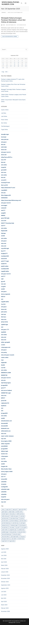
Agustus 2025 (5, 588)
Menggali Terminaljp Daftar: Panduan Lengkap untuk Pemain (13, 90)
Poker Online (4, 119)
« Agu (2, 71)
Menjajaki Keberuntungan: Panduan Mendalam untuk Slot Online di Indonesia (13, 20)
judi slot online (23, 520)
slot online (14, 538)
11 (14, 62)
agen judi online (22, 509)
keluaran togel (14, 525)
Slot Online (4, 123)
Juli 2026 (3, 552)
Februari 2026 (5, 568)
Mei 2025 (3, 598)
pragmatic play (12, 529)
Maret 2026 (4, 565)
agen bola (8, 509)
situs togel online (14, 536)
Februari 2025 (5, 608)
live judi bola (5, 527)
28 (25, 65)
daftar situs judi (5, 516)
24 (10, 65)
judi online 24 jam (14, 518)
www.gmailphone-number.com (11, 3)
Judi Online (4, 116)
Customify (17, 622)
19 (18, 64)
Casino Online (4, 109)
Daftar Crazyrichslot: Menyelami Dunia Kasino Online (13, 100)
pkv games (24, 527)
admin (3, 24)
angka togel (11, 511)
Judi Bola (3, 113)
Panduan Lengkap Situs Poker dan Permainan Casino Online (13, 85)
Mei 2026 (3, 558)
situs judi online (21, 532)
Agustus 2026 (5, 549)
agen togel (4, 511)
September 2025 (5, 585)
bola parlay (12, 513)
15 (3, 64)
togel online (12, 541)
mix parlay (12, 527)
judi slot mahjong (14, 520)
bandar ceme (19, 511)
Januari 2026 (4, 572)
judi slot (22, 518)
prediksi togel (5, 532)
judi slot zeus (16, 523)
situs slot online (5, 536)
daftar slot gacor (15, 516)
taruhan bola (21, 538)
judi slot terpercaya (6, 523)
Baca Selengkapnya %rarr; (9, 36)
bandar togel (5, 513)
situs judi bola (13, 532)
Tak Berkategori (22, 24)
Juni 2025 (3, 595)
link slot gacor (22, 525)
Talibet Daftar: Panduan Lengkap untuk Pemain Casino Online (13, 95)
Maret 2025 (4, 604)
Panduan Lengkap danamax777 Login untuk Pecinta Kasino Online (12, 80)
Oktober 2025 (5, 581)
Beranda (4, 12)
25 (14, 65)
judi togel (23, 523)
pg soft (17, 527)
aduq (3, 509)
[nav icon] (25, 3)
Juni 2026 (3, 555)
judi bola (22, 516)
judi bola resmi (5, 518)
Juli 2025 (3, 591)
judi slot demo (5, 520)
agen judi (15, 509)
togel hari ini (4, 541)
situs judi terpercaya (6, 534)
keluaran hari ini (5, 525)
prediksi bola (21, 529)
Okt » (6, 71)
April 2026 (4, 562)
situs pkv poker (16, 534)
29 (3, 67)
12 (18, 62)
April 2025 (4, 601)
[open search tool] (21, 3)
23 (6, 65)
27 (22, 65)
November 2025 (5, 578)
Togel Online (4, 129)
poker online (5, 529)
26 (18, 65)
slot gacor (22, 536)
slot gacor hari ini (6, 538)
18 (14, 64)
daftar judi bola (20, 513)
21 (25, 64)
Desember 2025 (5, 575)
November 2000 (5, 611)
